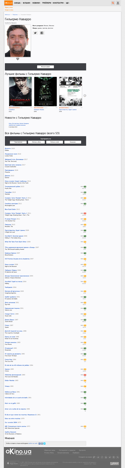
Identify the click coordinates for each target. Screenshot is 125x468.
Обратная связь (49, 450)
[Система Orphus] (114, 463)
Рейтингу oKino (36, 142)
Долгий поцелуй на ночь (13, 331)
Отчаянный (9, 348)
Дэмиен (7, 176)
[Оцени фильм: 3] (12, 107)
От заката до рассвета (13, 354)
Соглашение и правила (67, 450)
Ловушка (8, 224)
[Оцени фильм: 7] (17, 107)
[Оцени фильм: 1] (9, 107)
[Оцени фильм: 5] (15, 107)
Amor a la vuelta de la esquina (15, 409)
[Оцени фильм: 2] (11, 107)
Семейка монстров (11, 203)
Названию (73, 142)
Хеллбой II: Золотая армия (14, 236)
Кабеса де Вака (10, 392)
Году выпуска (18, 142)
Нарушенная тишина (12, 308)
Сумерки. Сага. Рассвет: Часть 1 (16, 213)
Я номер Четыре (10, 219)
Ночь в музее (9, 264)
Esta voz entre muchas (12, 418)
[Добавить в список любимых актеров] (18, 59)
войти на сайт (33, 443)
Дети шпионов (10, 302)
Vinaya (7, 386)
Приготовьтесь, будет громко (68, 109)
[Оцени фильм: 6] (16, 107)
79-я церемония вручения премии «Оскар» (20, 247)
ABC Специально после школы (15, 426)
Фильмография (45, 66)
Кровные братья (10, 253)
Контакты (82, 450)
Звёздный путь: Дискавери (14, 159)
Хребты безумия (10, 432)
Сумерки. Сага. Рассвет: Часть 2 (16, 198)
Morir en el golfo (10, 403)
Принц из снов (10, 337)
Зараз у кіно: (9, 7)
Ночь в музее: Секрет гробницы (16, 181)
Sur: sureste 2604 (11, 422)
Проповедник (9, 170)
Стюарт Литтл (9, 314)
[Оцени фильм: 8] (19, 107)
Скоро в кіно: (9, 10)
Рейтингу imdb (54, 142)
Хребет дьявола (10, 297)
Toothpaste (8, 287)
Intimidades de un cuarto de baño (16, 398)
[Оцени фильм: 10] (21, 107)
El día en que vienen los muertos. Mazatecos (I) (21, 415)
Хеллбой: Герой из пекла (13, 281)
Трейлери (46, 3)
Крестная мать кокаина (13, 165)
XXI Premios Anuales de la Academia (17, 259)
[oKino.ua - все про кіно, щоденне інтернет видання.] (8, 3)
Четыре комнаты (10, 342)
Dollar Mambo (9, 380)
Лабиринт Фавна (39, 109)
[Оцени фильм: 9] (20, 107)
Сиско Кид (8, 359)
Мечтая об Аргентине (12, 291)
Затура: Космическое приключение (17, 276)
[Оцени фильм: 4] (13, 107)
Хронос (7, 369)
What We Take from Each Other (15, 242)
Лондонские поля (11, 154)
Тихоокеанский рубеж (12, 186)
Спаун (7, 325)
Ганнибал (12, 109)
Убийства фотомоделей (13, 375)
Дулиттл (8, 148)
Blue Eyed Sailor (10, 209)
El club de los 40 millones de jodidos (17, 365)
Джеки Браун (9, 320)
